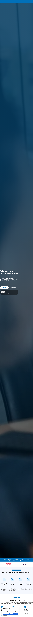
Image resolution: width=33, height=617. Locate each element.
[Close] (18, 607)
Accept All (16, 613)
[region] (10, 611)
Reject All (10, 613)
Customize (5, 613)
